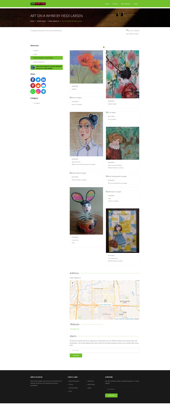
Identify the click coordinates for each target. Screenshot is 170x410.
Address (36, 50)
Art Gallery (37, 103)
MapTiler (122, 319)
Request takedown (39, 62)
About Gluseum (74, 381)
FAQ (70, 391)
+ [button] (72, 283)
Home (107, 4)
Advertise (91, 381)
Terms (71, 384)
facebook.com (74, 329)
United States (41, 21)
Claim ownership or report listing (43, 58)
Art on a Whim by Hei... (106, 304)
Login (136, 4)
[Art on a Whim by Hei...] (105, 300)
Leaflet (116, 319)
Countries (126, 4)
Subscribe (76, 355)
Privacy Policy (73, 388)
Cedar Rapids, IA (53, 21)
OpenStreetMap (129, 319)
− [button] (72, 286)
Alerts (35, 54)
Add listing (91, 384)
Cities (115, 4)
